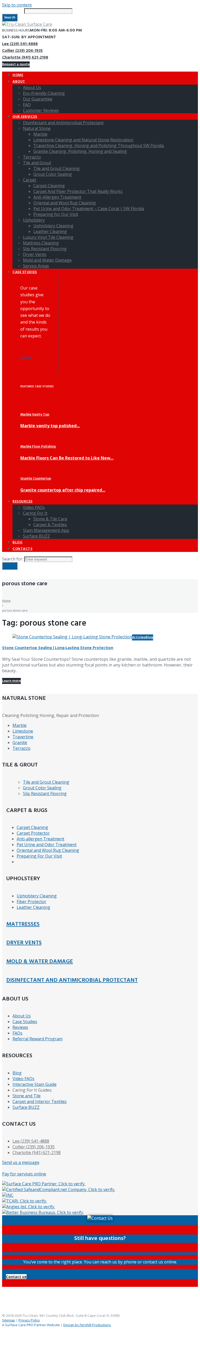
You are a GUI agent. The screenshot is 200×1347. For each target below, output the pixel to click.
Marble (19, 725)
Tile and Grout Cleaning (46, 782)
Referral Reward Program (37, 1039)
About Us (21, 1016)
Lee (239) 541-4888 (20, 44)
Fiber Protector (31, 901)
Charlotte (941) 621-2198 (25, 57)
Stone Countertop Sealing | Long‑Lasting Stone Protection (57, 648)
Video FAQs (23, 1078)
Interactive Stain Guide (34, 1084)
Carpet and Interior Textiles (39, 1101)
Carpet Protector (33, 833)
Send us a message (20, 1162)
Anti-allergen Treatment (40, 839)
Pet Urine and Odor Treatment (47, 844)
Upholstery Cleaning (37, 896)
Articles (138, 637)
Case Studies (24, 1021)
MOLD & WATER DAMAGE (39, 961)
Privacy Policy (29, 1320)
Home (6, 600)
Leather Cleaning (33, 907)
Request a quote (16, 64)
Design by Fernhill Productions (87, 1325)
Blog (149, 637)
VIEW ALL (26, 358)
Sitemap (8, 1320)
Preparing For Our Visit (39, 856)
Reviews (20, 1027)
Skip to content (17, 5)
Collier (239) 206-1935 (22, 50)
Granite (19, 742)
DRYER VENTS (24, 942)
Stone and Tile (26, 1096)
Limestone (22, 731)
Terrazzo (21, 748)
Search (9, 18)
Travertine (22, 737)
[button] (16, 1276)
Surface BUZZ (26, 1107)
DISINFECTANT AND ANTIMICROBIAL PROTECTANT (72, 980)
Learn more (11, 681)
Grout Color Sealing (42, 788)
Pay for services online (24, 1174)
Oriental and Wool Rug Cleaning (48, 850)
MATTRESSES (23, 924)
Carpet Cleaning (32, 827)
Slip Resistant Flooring (45, 793)
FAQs (17, 1033)
